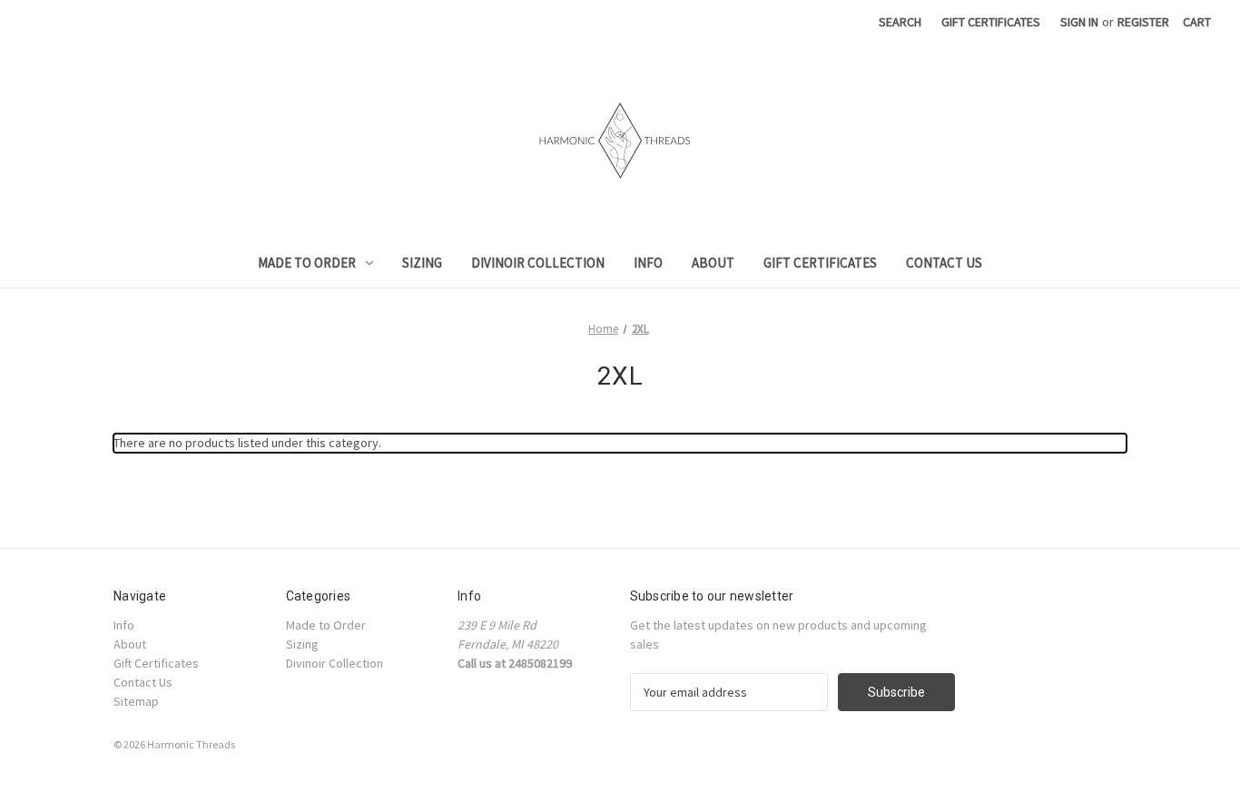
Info (648, 262)
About (713, 262)
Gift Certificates (990, 22)
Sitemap (136, 701)
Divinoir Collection (538, 262)
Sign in (1079, 22)
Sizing (422, 262)
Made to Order (307, 262)
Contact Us (944, 262)
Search (900, 22)
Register (1143, 22)
